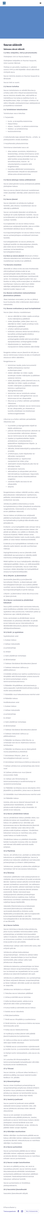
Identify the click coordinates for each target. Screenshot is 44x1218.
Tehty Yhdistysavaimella (32, 1211)
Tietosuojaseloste (10, 1211)
